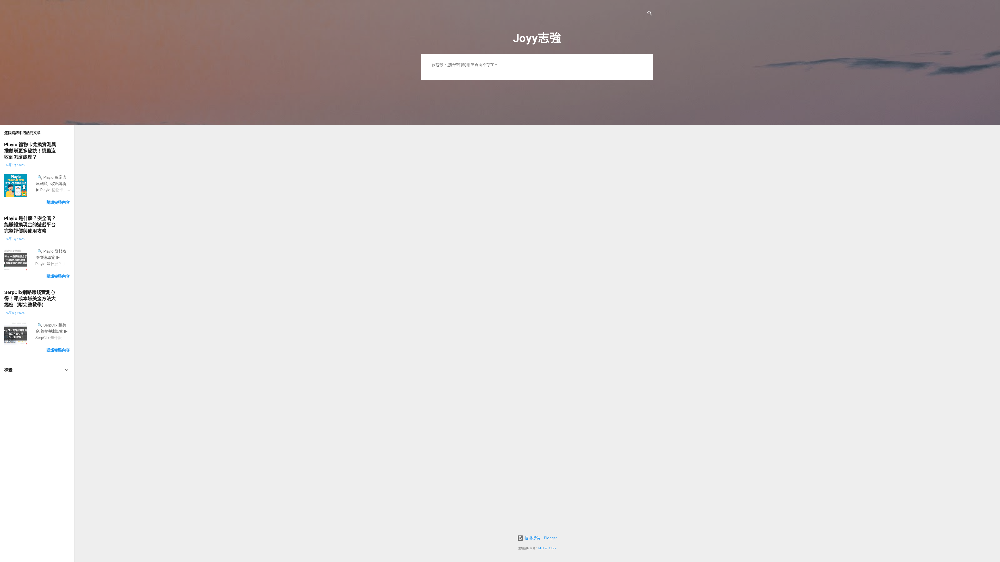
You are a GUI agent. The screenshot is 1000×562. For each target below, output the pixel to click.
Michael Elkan (547, 548)
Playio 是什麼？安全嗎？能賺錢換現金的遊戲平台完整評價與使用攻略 (30, 225)
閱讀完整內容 (58, 202)
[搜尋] (650, 14)
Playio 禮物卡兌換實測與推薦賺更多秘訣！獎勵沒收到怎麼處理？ (30, 151)
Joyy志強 (537, 38)
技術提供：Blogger (540, 538)
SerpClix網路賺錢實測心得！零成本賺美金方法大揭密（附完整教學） (30, 299)
